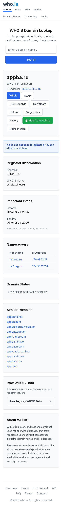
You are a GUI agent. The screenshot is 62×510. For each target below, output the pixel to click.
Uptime (38, 9)
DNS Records (18, 104)
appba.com (14, 321)
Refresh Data (18, 128)
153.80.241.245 (31, 89)
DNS (27, 9)
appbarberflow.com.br (21, 326)
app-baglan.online (18, 351)
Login (44, 16)
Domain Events (12, 16)
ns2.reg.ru (15, 266)
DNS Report (40, 488)
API (54, 488)
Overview (11, 488)
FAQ (18, 493)
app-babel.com (16, 336)
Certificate (39, 104)
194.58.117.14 (40, 266)
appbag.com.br (16, 331)
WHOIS (7, 9)
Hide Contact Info (39, 120)
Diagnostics (32, 112)
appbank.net (14, 316)
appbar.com (14, 361)
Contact (41, 493)
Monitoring (30, 16)
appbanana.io (15, 341)
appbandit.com (16, 356)
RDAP (18, 9)
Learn (25, 488)
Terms (29, 493)
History (14, 120)
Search (31, 59)
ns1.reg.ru (15, 259)
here (25, 148)
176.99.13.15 (39, 259)
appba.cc (12, 366)
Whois (13, 95)
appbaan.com (15, 346)
